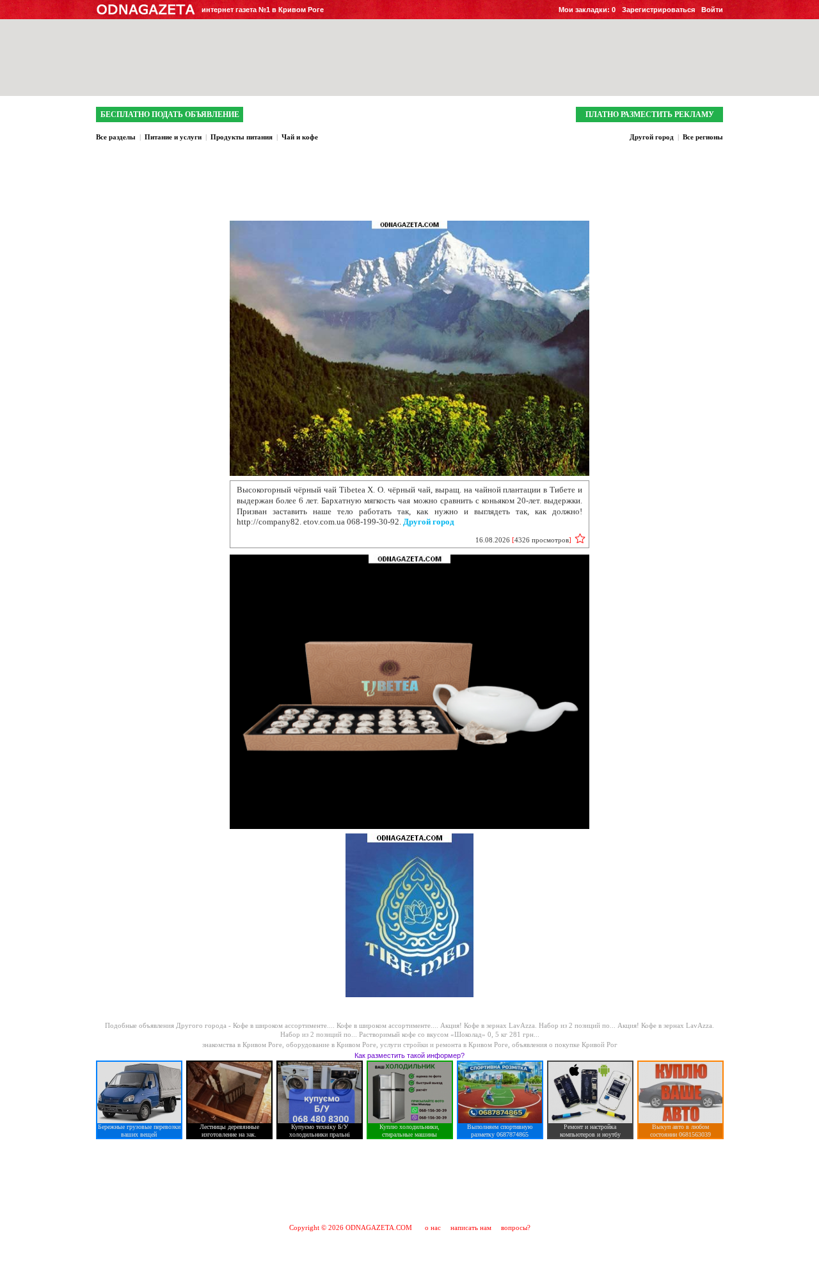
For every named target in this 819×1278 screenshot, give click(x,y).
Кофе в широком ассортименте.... (285, 1025)
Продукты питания (242, 137)
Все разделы (116, 137)
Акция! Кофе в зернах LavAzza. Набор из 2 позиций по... (528, 1025)
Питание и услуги (173, 137)
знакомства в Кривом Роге (242, 1044)
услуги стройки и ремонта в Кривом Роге (444, 1044)
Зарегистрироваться (658, 9)
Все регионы (703, 137)
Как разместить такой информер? (409, 1055)
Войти (712, 9)
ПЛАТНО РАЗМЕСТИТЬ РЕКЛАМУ (649, 114)
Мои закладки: (587, 9)
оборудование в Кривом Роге (331, 1044)
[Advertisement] (409, 1181)
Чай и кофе (300, 137)
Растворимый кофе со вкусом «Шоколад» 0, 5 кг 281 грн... (449, 1034)
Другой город (652, 137)
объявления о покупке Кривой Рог (564, 1044)
